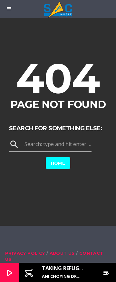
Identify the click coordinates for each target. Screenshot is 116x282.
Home (58, 163)
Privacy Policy (25, 253)
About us (62, 253)
